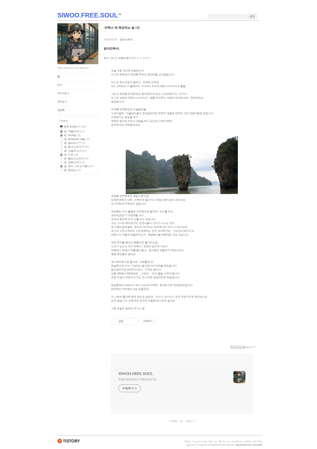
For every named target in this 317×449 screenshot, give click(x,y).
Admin (247, 441)
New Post (257, 441)
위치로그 (62, 101)
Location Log (199, 441)
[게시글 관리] (132, 321)
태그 (59, 84)
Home (188, 441)
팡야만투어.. (127, 39)
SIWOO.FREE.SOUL (135, 373)
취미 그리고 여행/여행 (116, 58)
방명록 (60, 110)
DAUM (230, 445)
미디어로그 (63, 93)
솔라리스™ (193, 445)
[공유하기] (127, 321)
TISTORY (68, 440)
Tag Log (212, 441)
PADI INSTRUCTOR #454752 (137, 379)
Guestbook (237, 441)
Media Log (224, 441)
